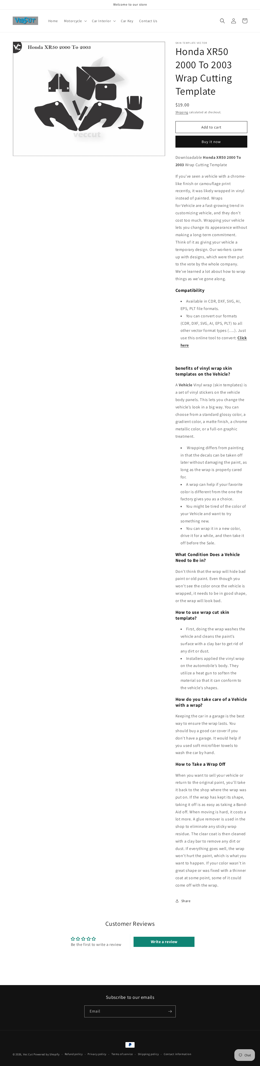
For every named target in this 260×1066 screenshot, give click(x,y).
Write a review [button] (164, 941)
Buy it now (211, 141)
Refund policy (74, 1054)
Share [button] (186, 901)
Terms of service (122, 1054)
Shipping (181, 112)
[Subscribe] (169, 1011)
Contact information (177, 1054)
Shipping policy (148, 1054)
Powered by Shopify (47, 1054)
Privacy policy (97, 1054)
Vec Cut (28, 1054)
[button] (75, 21)
